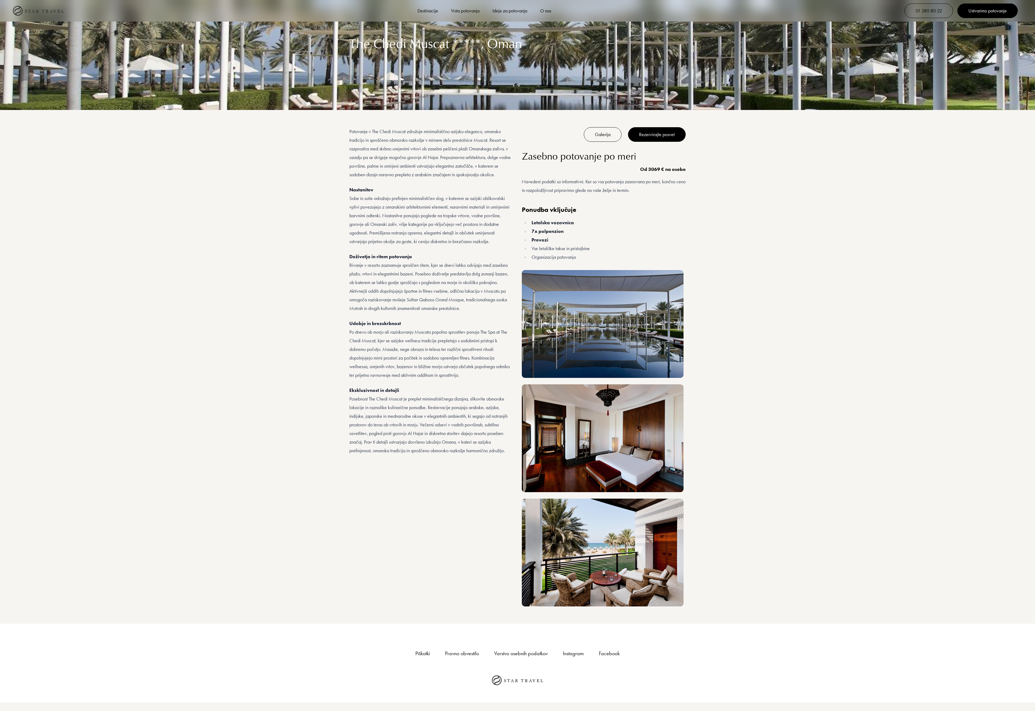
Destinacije (428, 11)
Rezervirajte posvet (657, 134)
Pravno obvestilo (462, 653)
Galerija (602, 134)
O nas (545, 11)
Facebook (609, 653)
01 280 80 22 (929, 11)
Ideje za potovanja (509, 11)
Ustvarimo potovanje (987, 11)
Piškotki (422, 653)
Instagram (573, 653)
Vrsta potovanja (465, 11)
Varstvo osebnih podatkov (521, 653)
